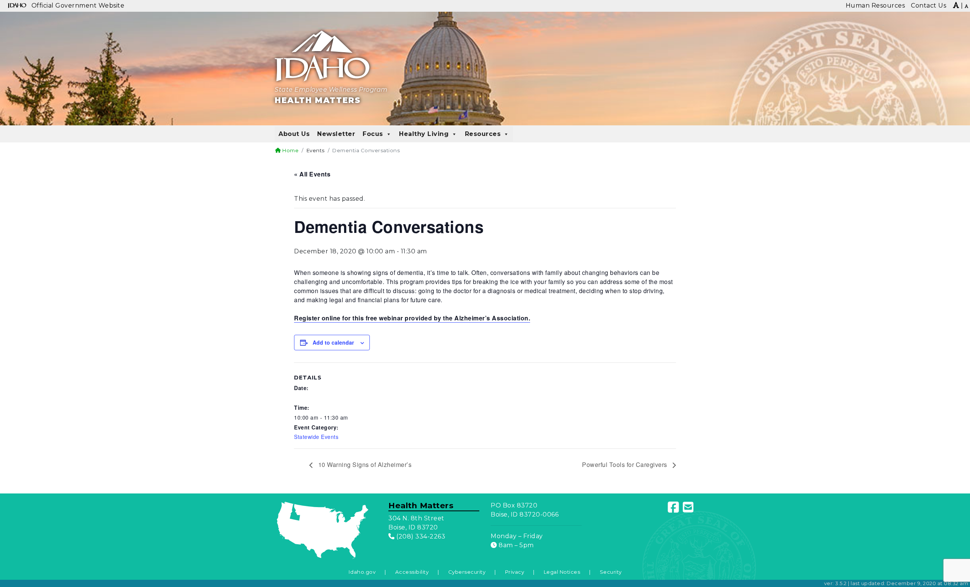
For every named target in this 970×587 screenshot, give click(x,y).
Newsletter (336, 133)
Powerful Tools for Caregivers (625, 464)
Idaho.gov (362, 572)
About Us (294, 133)
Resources (483, 133)
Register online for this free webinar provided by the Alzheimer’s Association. (412, 318)
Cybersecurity (467, 572)
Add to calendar (333, 342)
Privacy (514, 572)
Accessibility (412, 572)
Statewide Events (316, 436)
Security (611, 572)
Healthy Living (424, 133)
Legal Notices (562, 572)
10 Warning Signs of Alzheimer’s (363, 464)
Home (290, 150)
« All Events (312, 174)
